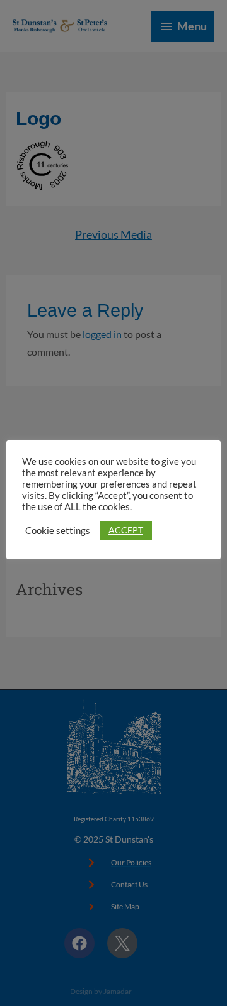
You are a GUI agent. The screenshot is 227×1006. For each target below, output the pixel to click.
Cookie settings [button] (57, 530)
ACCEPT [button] (125, 530)
